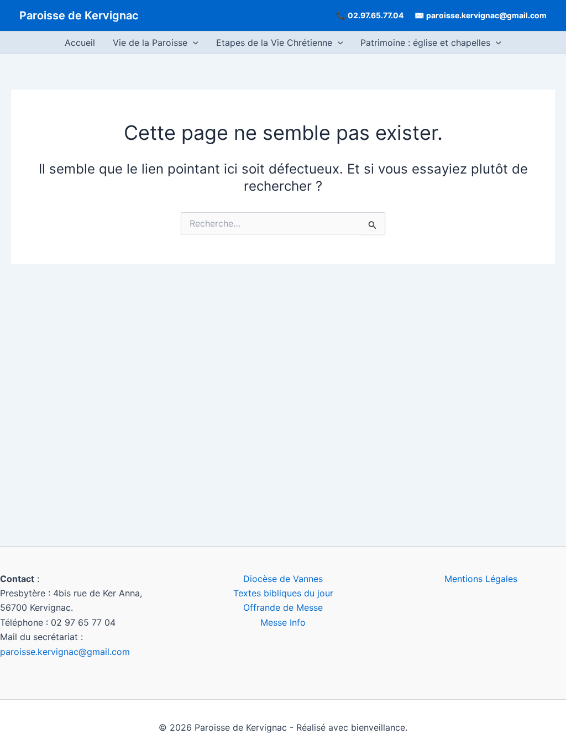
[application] (192, 43)
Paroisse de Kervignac (79, 15)
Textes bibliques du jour (283, 593)
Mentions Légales (480, 578)
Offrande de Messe (283, 607)
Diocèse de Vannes (283, 578)
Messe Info (283, 622)
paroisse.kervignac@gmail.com (486, 15)
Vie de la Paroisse (150, 42)
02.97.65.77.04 (375, 15)
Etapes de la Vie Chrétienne (274, 42)
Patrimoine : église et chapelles (425, 42)
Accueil (80, 42)
